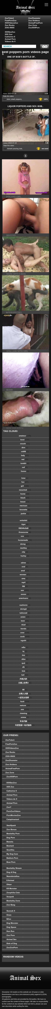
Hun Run (8, 931)
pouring (16, 149)
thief (24, 625)
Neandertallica (11, 876)
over (24, 633)
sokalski (25, 520)
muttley (25, 548)
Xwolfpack (9, 825)
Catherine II (10, 37)
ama (25, 578)
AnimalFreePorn (35, 23)
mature (25, 705)
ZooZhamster (34, 18)
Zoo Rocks (10, 25)
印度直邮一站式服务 (25, 725)
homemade (25, 540)
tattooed (25, 613)
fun (24, 482)
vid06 (25, 451)
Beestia (8, 842)
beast (24, 502)
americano (25, 598)
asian (25, 617)
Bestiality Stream (12, 868)
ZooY (7, 807)
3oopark (8, 897)
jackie (25, 513)
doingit (25, 609)
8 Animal (8, 880)
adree (25, 563)
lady (25, 455)
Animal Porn (10, 39)
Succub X (9, 911)
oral (25, 567)
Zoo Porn (9, 935)
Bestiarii (8, 846)
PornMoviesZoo (12, 815)
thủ (25, 655)
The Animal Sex (32, 10)
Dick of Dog (10, 943)
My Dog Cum (10, 854)
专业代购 (25, 721)
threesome (25, 532)
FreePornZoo (10, 20)
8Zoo (7, 919)
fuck (24, 701)
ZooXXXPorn (34, 28)
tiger (24, 524)
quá (25, 663)
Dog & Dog (9, 872)
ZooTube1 (9, 18)
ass (25, 709)
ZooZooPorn (10, 947)
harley (25, 556)
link (25, 671)
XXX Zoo (8, 34)
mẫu (25, 647)
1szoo (25, 471)
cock (25, 636)
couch (25, 444)
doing (24, 544)
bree (24, 478)
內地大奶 (25, 679)
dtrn (25, 447)
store (8, 99)
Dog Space (9, 927)
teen (25, 621)
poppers (19, 99)
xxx (25, 536)
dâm (25, 659)
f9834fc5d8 (25, 528)
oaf (25, 467)
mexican (25, 506)
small (13, 99)
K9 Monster (10, 888)
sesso (25, 594)
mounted (25, 490)
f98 (25, 586)
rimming (25, 713)
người (25, 640)
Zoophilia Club (11, 893)
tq (24, 651)
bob (20, 149)
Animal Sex (9, 939)
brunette (25, 510)
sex (25, 590)
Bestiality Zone (11, 901)
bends (25, 629)
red (24, 459)
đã (24, 667)
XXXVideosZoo (11, 23)
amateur (25, 436)
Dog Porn (9, 838)
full (24, 675)
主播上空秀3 (24, 683)
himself (9, 149)
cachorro (24, 605)
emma (25, 717)
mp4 (25, 582)
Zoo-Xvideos (34, 20)
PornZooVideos (11, 811)
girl (25, 486)
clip (25, 552)
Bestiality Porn (11, 833)
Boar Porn (9, 862)
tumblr (25, 463)
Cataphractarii (11, 819)
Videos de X (10, 41)
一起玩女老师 (25, 697)
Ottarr (7, 884)
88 (24, 690)
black (25, 498)
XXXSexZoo (10, 32)
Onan (7, 915)
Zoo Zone (32, 25)
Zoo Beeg (9, 905)
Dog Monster (10, 923)
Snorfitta (8, 850)
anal (25, 570)
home (24, 494)
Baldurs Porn (10, 858)
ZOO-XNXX (9, 28)
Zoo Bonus (9, 829)
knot (24, 440)
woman (25, 574)
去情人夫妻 (25, 694)
